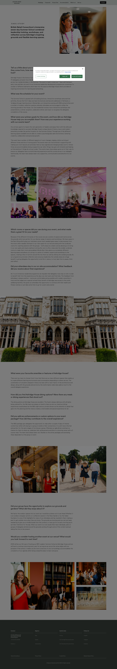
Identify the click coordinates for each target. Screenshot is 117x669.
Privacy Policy (68, 72)
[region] (59, 74)
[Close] (82, 69)
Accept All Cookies (77, 76)
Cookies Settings (41, 76)
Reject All (64, 76)
